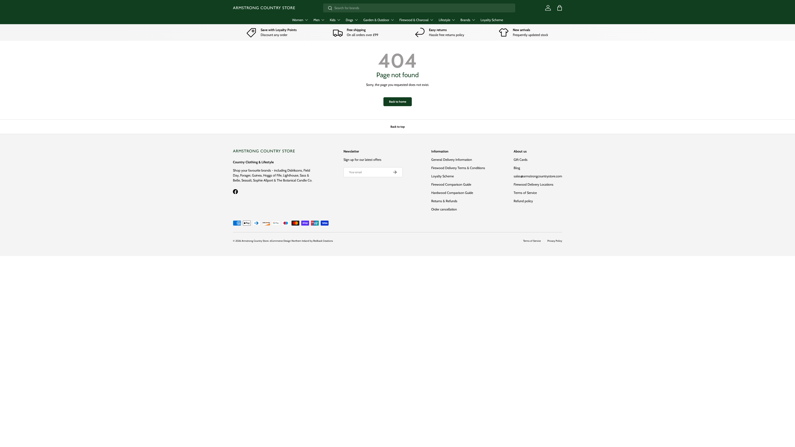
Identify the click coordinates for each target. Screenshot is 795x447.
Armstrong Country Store (255, 240)
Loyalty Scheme (492, 20)
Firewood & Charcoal (414, 20)
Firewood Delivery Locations (533, 184)
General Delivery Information (451, 160)
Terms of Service (525, 193)
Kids (333, 20)
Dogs (349, 20)
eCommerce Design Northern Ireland (289, 240)
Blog (517, 168)
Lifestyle (444, 20)
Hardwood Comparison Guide (452, 193)
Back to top (397, 127)
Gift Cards (521, 160)
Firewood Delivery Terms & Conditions (458, 168)
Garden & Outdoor (376, 20)
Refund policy (523, 201)
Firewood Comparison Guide (451, 184)
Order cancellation (444, 209)
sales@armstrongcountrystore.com (538, 176)
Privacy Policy (554, 240)
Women (297, 20)
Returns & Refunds (444, 201)
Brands (465, 20)
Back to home (397, 101)
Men (316, 20)
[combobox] (419, 8)
